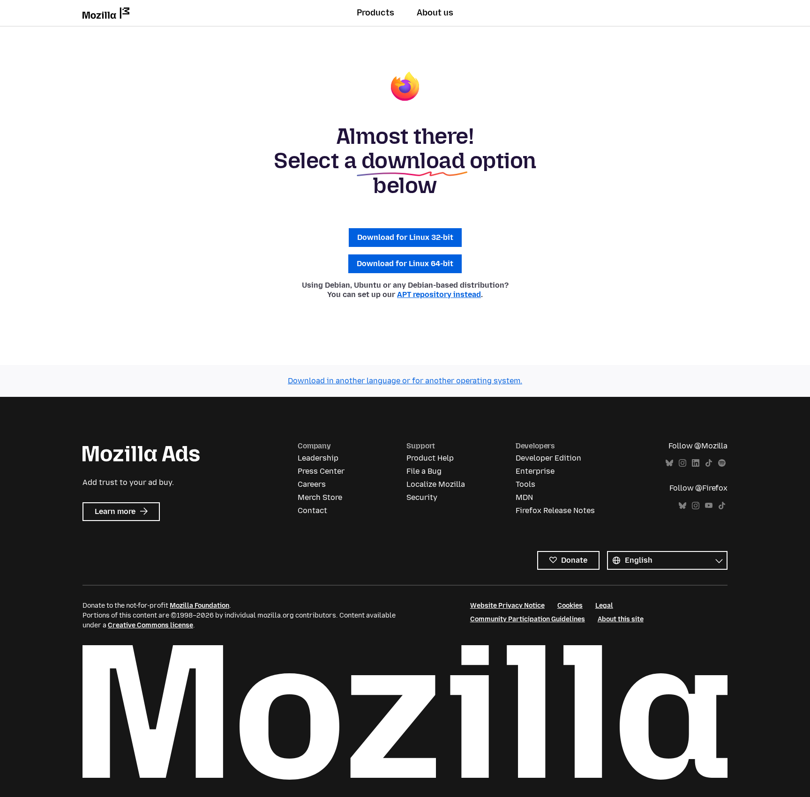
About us (435, 12)
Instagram (682, 463)
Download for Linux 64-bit (405, 263)
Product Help (430, 458)
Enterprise (535, 471)
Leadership (318, 458)
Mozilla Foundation (199, 606)
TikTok (708, 463)
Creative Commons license (150, 625)
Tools (525, 484)
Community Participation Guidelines (527, 619)
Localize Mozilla (435, 484)
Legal (604, 606)
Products (375, 12)
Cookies (570, 606)
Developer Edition (548, 458)
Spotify (722, 463)
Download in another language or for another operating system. (405, 380)
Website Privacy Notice (507, 606)
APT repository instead (439, 294)
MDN (524, 497)
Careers (312, 484)
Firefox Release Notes (555, 510)
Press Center (321, 471)
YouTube (708, 506)
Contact (312, 510)
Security (421, 497)
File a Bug (424, 471)
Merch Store (320, 497)
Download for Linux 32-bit (405, 237)
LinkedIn (695, 463)
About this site (621, 619)
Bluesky (669, 463)
